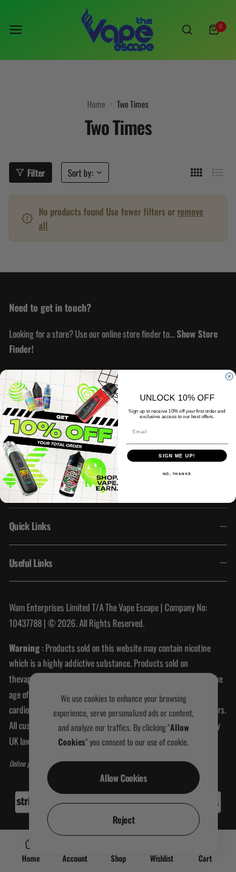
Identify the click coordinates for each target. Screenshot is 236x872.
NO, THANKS (177, 473)
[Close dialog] (229, 376)
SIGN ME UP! (177, 455)
